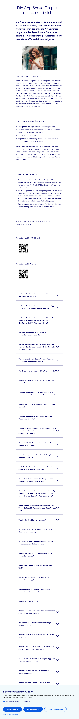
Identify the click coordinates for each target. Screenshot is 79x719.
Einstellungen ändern (55, 709)
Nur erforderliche (33, 709)
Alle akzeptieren (13, 709)
